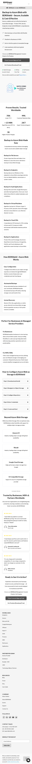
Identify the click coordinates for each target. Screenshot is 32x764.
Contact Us (5, 708)
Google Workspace (7, 624)
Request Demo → (23, 75)
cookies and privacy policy (13, 761)
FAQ (3, 683)
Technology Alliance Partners (9, 668)
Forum (3, 680)
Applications (5, 646)
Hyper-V (4, 630)
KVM (3, 633)
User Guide (5, 687)
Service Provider (6, 655)
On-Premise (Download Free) (12, 65)
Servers (4, 618)
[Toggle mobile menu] (29, 4)
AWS (3, 640)
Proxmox (4, 636)
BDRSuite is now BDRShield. (16, 7)
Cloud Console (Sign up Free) (13, 60)
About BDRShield (6, 699)
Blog (3, 677)
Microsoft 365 (5, 621)
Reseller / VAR (5, 662)
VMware (4, 627)
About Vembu (5, 696)
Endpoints (4, 615)
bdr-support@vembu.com (8, 731)
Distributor (5, 658)
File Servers (5, 643)
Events (4, 702)
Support (4, 705)
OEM (3, 665)
